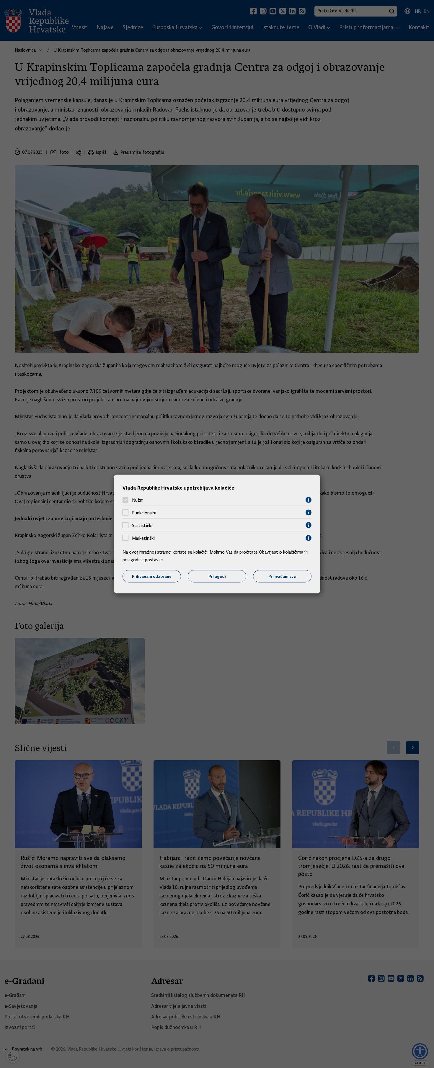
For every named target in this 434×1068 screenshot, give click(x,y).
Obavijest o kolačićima (281, 552)
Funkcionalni (144, 512)
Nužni (137, 500)
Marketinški (143, 538)
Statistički (142, 525)
